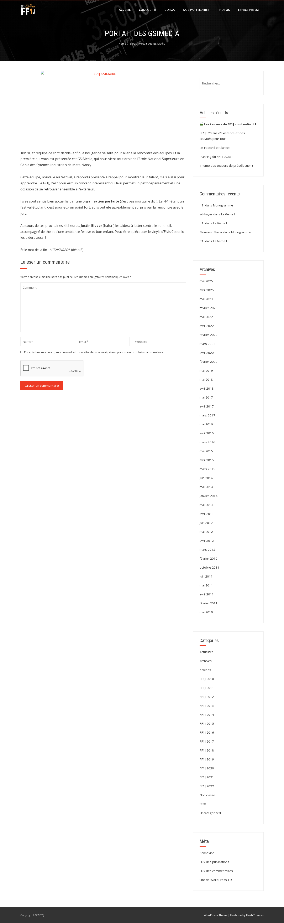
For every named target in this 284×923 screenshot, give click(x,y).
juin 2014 (206, 478)
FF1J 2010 (207, 679)
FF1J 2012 (207, 696)
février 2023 (208, 308)
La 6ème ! (228, 214)
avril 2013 (207, 514)
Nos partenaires (196, 10)
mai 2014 (206, 487)
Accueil (125, 10)
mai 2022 (206, 317)
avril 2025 (207, 290)
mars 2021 (207, 344)
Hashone (236, 915)
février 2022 (208, 335)
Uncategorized (210, 813)
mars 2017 (207, 415)
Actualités (207, 652)
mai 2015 (206, 451)
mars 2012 (207, 549)
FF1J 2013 (207, 705)
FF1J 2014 (207, 714)
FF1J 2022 (207, 786)
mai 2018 (206, 379)
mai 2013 (206, 505)
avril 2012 (207, 540)
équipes (205, 670)
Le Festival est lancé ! (215, 147)
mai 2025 (206, 281)
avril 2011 (207, 594)
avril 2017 (207, 406)
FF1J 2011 (207, 688)
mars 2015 (207, 469)
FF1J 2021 (207, 777)
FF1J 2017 (207, 741)
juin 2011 (206, 576)
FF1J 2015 (207, 723)
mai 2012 (206, 531)
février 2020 (208, 361)
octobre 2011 (209, 567)
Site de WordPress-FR (216, 880)
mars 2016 (207, 442)
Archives (206, 661)
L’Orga (169, 10)
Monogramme (223, 205)
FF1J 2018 (207, 750)
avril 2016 (207, 433)
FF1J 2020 (207, 768)
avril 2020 (207, 352)
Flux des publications (214, 862)
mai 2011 (206, 585)
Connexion (207, 853)
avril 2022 (207, 326)
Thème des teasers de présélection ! (226, 165)
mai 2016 (206, 424)
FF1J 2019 (207, 759)
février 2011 (208, 603)
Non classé (207, 795)
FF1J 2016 (207, 732)
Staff (203, 804)
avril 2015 (207, 460)
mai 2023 (206, 299)
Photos (224, 10)
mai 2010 (206, 612)
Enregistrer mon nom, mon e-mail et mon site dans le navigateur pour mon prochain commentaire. (94, 352)
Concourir (147, 10)
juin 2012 (206, 523)
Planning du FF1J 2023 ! (216, 156)
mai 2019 (206, 370)
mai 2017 (206, 397)
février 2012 (208, 558)
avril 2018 (207, 388)
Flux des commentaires (216, 871)
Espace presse (248, 10)
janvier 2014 (208, 496)
